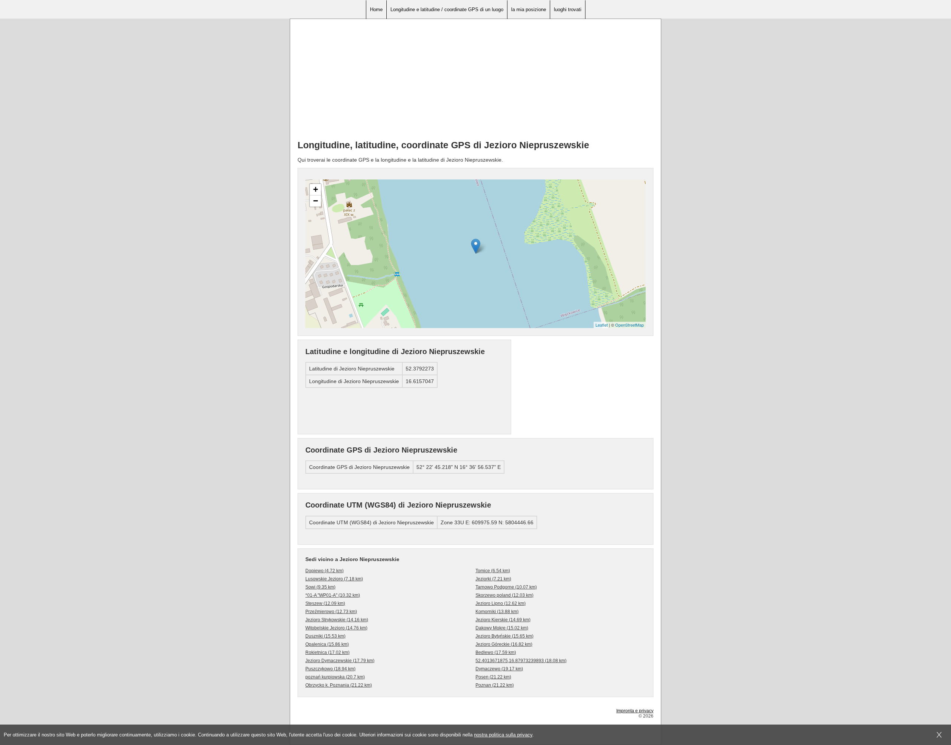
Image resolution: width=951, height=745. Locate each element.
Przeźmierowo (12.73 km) (331, 611)
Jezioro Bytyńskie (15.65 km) (504, 636)
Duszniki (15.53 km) (325, 636)
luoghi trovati (567, 9)
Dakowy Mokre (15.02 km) (502, 628)
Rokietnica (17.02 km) (327, 652)
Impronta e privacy (634, 710)
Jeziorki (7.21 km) (493, 579)
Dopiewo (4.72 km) (324, 570)
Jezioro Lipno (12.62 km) (501, 603)
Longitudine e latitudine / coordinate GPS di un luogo (446, 9)
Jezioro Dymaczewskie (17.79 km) (339, 660)
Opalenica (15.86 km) (327, 644)
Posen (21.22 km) (493, 677)
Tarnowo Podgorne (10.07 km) (506, 587)
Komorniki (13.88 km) (497, 611)
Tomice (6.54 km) (493, 570)
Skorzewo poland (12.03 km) (504, 595)
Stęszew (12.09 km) (325, 603)
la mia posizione (528, 9)
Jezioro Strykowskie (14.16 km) (336, 619)
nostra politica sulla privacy (503, 735)
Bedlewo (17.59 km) (496, 652)
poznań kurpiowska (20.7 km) (335, 677)
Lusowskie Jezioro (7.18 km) (334, 579)
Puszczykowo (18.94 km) (330, 668)
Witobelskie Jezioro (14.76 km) (336, 628)
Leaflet (601, 325)
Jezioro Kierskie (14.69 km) (503, 619)
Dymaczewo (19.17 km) (499, 668)
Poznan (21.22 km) (495, 685)
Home (376, 9)
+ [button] (315, 189)
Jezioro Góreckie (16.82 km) (504, 644)
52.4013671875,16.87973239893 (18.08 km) (521, 660)
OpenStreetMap (629, 325)
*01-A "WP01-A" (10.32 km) (332, 595)
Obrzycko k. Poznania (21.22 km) (338, 685)
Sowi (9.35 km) (320, 587)
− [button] (315, 200)
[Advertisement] (475, 82)
